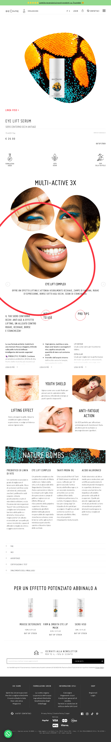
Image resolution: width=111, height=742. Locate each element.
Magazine (17, 704)
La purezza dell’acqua (42, 695)
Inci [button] (12, 552)
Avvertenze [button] (15, 558)
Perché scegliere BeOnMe (17, 695)
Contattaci (94, 11)
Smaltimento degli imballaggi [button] (22, 570)
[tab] (55, 546)
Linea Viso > (12, 110)
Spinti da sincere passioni (16, 693)
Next (103, 284)
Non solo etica (17, 701)
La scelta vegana (42, 693)
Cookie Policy (59, 713)
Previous (7, 284)
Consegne (67, 693)
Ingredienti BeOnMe (42, 698)
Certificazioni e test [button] (18, 564)
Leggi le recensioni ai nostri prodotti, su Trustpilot (60, 2)
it (68, 11)
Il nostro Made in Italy (17, 698)
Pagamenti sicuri (68, 695)
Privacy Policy (99, 667)
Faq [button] (11, 546)
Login (75, 11)
